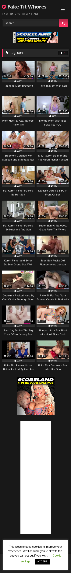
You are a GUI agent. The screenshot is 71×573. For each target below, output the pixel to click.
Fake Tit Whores (26, 6)
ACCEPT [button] (42, 561)
